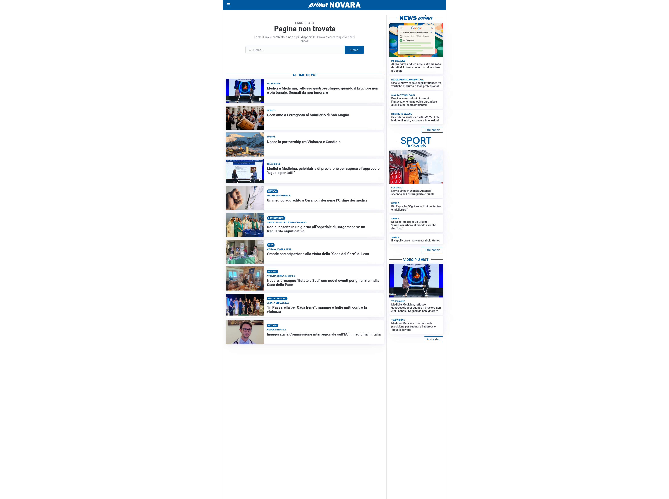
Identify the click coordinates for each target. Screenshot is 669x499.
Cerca (354, 50)
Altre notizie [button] (432, 130)
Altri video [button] (433, 339)
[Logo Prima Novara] (334, 5)
